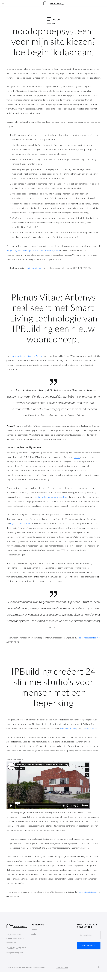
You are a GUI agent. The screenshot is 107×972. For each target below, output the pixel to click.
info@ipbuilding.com (15, 952)
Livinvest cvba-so (89, 728)
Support (34, 929)
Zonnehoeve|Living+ (69, 728)
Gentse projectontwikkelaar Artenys (26, 356)
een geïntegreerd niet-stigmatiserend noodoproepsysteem (33, 250)
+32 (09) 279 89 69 (16, 947)
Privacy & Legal (62, 967)
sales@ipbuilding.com (33, 268)
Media (33, 934)
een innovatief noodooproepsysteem (51, 497)
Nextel (77, 457)
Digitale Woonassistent (20, 523)
